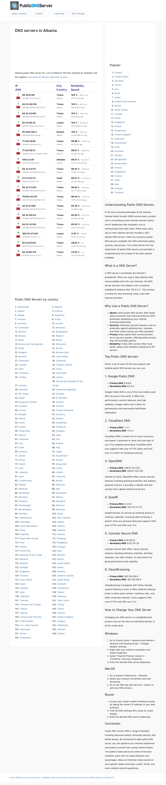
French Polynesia (64, 410)
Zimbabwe (25, 637)
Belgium (60, 336)
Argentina (59, 315)
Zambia (61, 633)
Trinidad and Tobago (30, 604)
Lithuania (60, 476)
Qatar (59, 551)
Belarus (22, 336)
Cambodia (23, 360)
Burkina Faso (62, 352)
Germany (60, 414)
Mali (58, 489)
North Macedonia (28, 526)
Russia (60, 559)
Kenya (22, 460)
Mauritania (61, 493)
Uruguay (61, 621)
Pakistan (61, 530)
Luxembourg (25, 480)
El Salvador (61, 398)
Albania (58, 307)
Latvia (59, 468)
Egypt (22, 398)
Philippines (62, 542)
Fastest (39, 13)
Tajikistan (25, 596)
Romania (23, 559)
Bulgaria (23, 352)
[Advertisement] (56, 54)
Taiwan (60, 592)
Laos (20, 468)
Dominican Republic (66, 389)
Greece (59, 418)
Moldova (23, 501)
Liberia (59, 472)
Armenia (21, 319)
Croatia (22, 377)
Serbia (60, 567)
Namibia (23, 513)
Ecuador (60, 393)
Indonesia (24, 439)
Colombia (23, 373)
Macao (59, 480)
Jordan (21, 456)
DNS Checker (78, 13)
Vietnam (61, 629)
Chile (20, 369)
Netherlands (25, 518)
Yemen (22, 633)
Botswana (61, 344)
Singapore (24, 571)
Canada (23, 365)
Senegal (24, 567)
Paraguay (61, 538)
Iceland (22, 435)
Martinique (24, 493)
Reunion (61, 555)
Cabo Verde (62, 356)
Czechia (23, 385)
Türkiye (23, 608)
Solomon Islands (65, 575)
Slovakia (61, 571)
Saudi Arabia (63, 563)
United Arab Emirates (31, 617)
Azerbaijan (23, 327)
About (54, 777)
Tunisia (60, 604)
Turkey (60, 608)
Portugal (61, 546)
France (22, 410)
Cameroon (61, 360)
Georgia (22, 414)
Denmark (23, 389)
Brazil (21, 348)
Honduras (61, 427)
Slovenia (24, 575)
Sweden (24, 588)
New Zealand (63, 518)
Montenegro (25, 505)
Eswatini (23, 406)
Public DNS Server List (19, 777)
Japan (59, 451)
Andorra (59, 311)
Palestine (24, 534)
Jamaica (23, 451)
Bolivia (59, 340)
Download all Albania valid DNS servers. (48, 77)
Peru (22, 542)
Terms (85, 777)
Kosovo (59, 460)
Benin (21, 340)
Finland (59, 406)
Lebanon (23, 472)
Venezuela (25, 629)
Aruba (58, 319)
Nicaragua (25, 522)
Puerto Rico (25, 551)
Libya (21, 476)
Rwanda (24, 563)
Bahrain (22, 331)
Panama (61, 534)
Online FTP (109, 777)
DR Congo (23, 393)
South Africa (25, 580)
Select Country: (19, 13)
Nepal (60, 513)
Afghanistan (23, 307)
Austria (59, 323)
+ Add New (58, 13)
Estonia (59, 402)
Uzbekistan (62, 625)
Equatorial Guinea (28, 402)
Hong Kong (24, 431)
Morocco (60, 505)
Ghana (22, 418)
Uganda (24, 613)
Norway (61, 526)
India (58, 435)
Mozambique (25, 509)
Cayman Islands (64, 365)
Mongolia (60, 501)
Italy (58, 447)
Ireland (59, 443)
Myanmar (60, 509)
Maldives (22, 489)
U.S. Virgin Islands (29, 625)
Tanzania (61, 596)
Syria (22, 592)
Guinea (22, 427)
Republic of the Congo (31, 555)
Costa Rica (61, 373)
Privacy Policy (74, 777)
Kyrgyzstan (61, 464)
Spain (23, 584)
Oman (23, 530)
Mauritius (23, 497)
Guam (22, 422)
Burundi (22, 356)
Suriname (61, 584)
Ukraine (61, 613)
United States (26, 621)
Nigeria (60, 522)
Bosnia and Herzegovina (31, 344)
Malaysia (60, 484)
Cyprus (59, 377)
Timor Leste (63, 600)
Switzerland (63, 588)
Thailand (23, 600)
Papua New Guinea (28, 538)
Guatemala (61, 422)
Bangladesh (62, 331)
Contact (62, 777)
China (59, 369)
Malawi (22, 484)
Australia (22, 323)
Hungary (60, 431)
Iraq (21, 443)
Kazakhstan (62, 456)
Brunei (59, 348)
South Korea (63, 580)
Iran (58, 439)
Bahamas (60, 327)
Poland (22, 546)
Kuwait (22, 464)
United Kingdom (65, 617)
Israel (21, 447)
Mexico (59, 497)
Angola (21, 315)
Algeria (21, 311)
